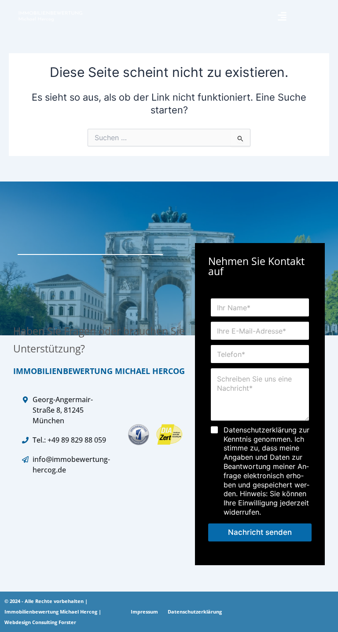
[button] (282, 16)
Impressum (144, 611)
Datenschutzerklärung (195, 611)
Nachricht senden (260, 532)
